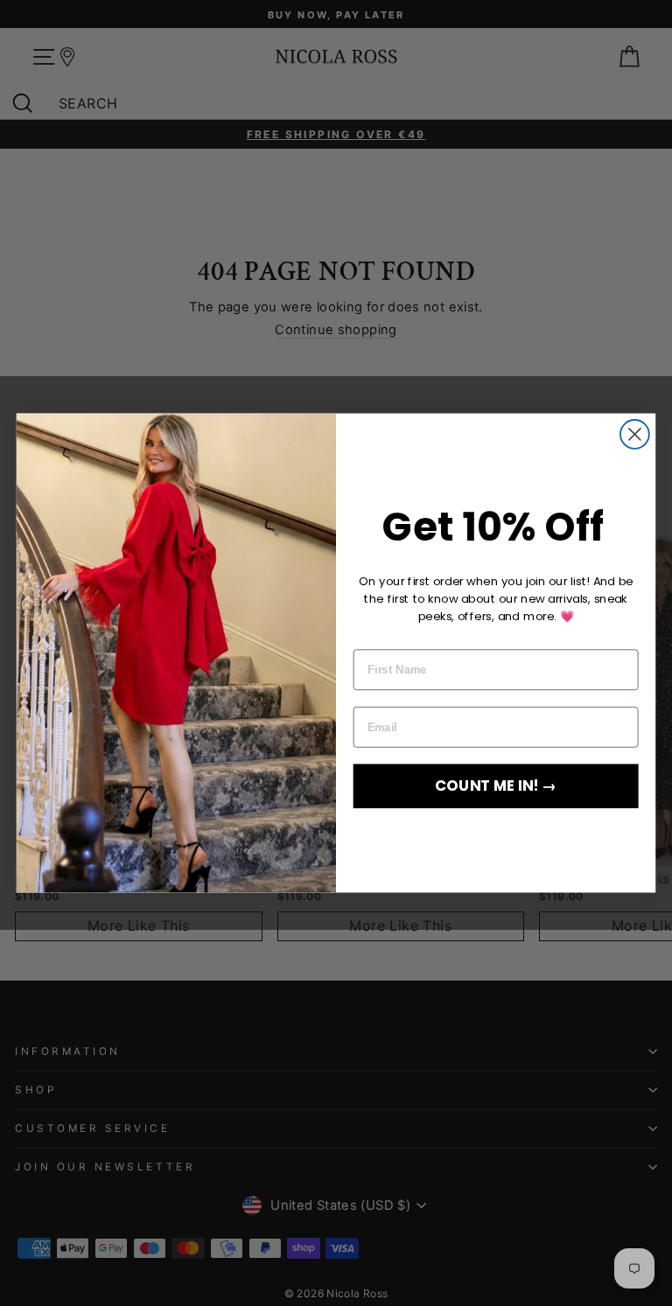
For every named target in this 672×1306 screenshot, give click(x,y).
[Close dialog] (634, 434)
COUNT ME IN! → (495, 786)
